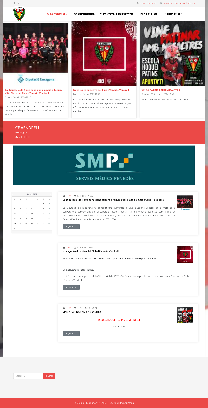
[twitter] (18, 3)
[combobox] (28, 376)
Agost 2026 (32, 194)
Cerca (50, 375)
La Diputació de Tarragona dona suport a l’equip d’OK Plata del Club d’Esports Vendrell (33, 91)
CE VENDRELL (58, 13)
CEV (68, 196)
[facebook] (14, 3)
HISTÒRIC (173, 13)
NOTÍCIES (150, 13)
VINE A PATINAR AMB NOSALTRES (161, 89)
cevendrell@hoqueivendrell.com (179, 3)
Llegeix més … (71, 226)
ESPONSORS (86, 13)
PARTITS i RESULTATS (117, 13)
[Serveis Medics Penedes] (104, 165)
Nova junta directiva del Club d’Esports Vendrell (101, 89)
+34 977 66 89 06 (148, 3)
